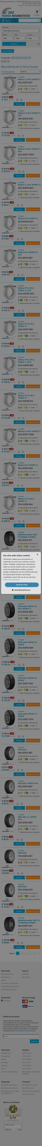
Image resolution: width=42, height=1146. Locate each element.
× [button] (37, 554)
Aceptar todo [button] (22, 585)
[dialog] (21, 573)
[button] (21, 590)
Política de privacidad (11, 579)
